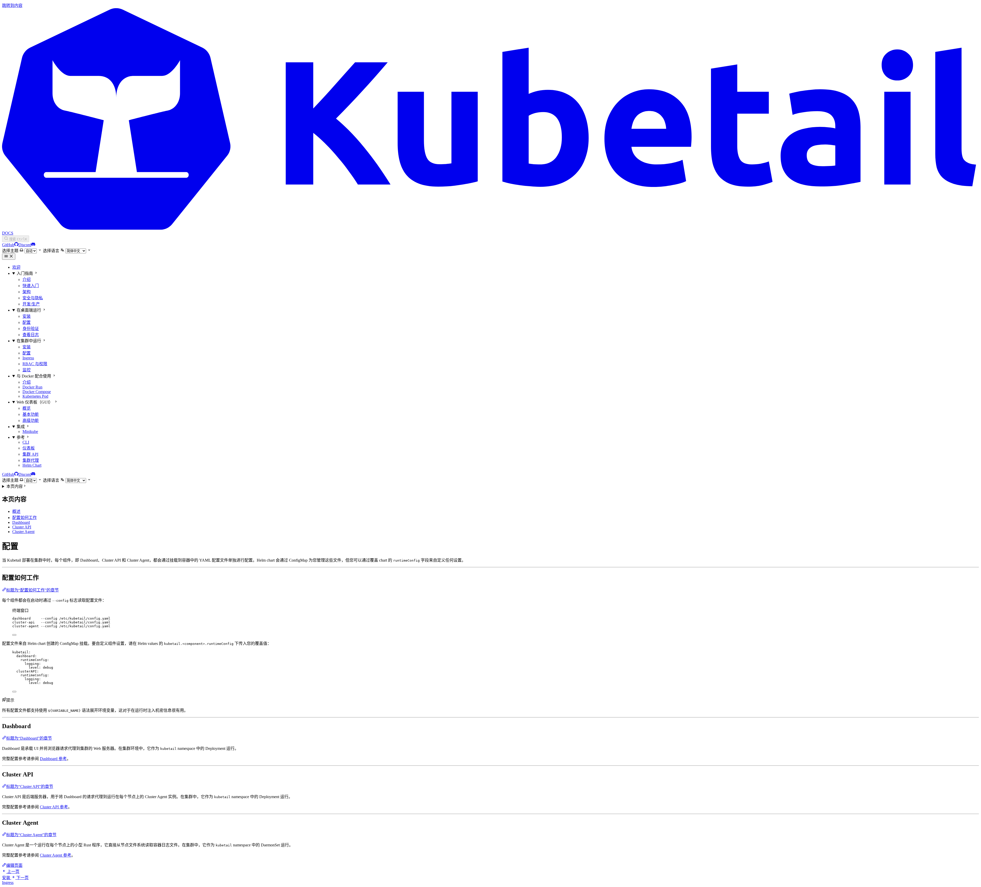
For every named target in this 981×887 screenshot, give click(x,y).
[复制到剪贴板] (14, 635)
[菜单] (8, 256)
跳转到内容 (12, 5)
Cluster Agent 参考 (55, 855)
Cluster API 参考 (54, 807)
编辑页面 (14, 865)
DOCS (7, 233)
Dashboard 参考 (53, 758)
